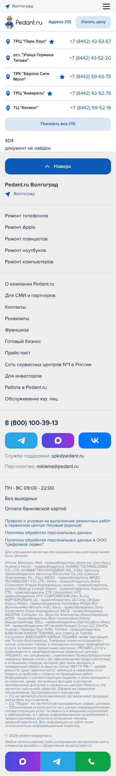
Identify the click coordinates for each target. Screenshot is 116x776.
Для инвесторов (23, 376)
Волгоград (22, 6)
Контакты (15, 307)
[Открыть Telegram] (21, 440)
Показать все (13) (58, 124)
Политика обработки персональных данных (48, 533)
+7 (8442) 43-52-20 (90, 58)
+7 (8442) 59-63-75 (90, 76)
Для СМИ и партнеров (30, 295)
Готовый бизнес (23, 341)
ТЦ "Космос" (25, 108)
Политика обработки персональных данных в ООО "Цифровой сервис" (55, 542)
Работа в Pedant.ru (26, 387)
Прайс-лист (18, 353)
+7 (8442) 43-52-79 (90, 93)
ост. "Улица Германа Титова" (33, 57)
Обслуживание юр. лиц (31, 399)
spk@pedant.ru (67, 456)
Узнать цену (93, 22)
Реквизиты (17, 318)
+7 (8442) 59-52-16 (91, 108)
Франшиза (17, 330)
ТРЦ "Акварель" (29, 93)
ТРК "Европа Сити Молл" (31, 76)
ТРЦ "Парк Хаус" (30, 41)
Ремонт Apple (20, 227)
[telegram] (57, 761)
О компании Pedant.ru (29, 284)
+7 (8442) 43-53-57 (90, 41)
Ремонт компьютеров (29, 262)
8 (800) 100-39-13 (31, 423)
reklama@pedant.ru (58, 466)
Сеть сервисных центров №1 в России (48, 364)
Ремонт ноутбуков (25, 250)
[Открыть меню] (106, 6)
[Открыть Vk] (95, 440)
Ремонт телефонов (26, 216)
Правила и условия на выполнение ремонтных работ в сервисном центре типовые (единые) (57, 523)
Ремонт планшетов (26, 239)
